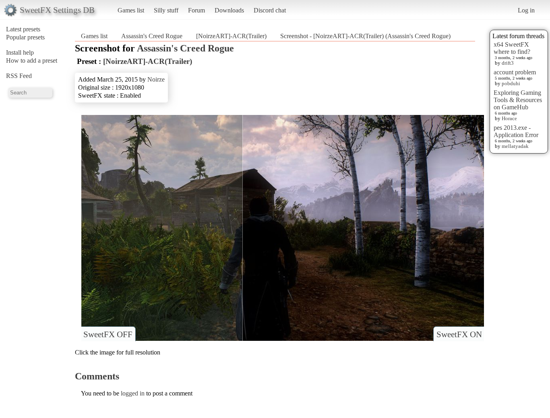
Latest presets (23, 29)
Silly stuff (166, 10)
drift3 (508, 63)
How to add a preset (31, 60)
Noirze (156, 79)
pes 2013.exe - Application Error (516, 131)
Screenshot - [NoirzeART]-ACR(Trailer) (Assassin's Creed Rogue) (365, 36)
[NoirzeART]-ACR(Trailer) (231, 36)
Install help (20, 52)
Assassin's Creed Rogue (151, 36)
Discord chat (270, 10)
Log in (526, 10)
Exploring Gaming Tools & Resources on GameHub (518, 100)
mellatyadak (515, 146)
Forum (196, 10)
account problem (515, 72)
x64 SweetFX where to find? (512, 48)
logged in (133, 393)
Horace (509, 118)
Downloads (229, 10)
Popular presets (25, 37)
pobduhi (511, 83)
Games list (131, 10)
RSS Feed (19, 75)
